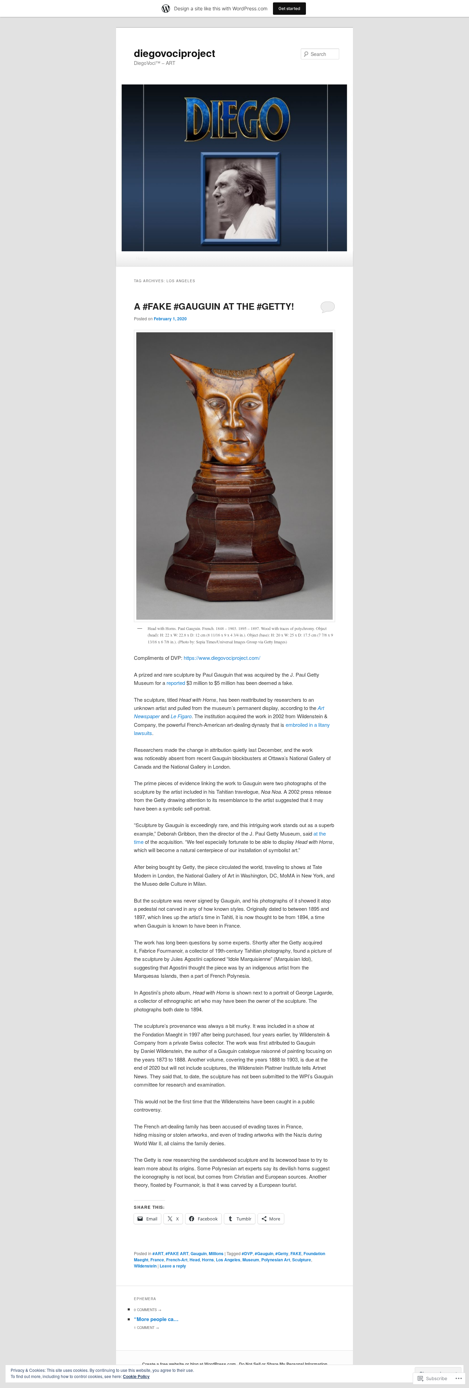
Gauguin (199, 1253)
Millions (216, 1253)
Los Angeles (228, 1260)
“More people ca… (156, 1319)
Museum (250, 1260)
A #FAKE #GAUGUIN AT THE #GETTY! (214, 306)
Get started (289, 8)
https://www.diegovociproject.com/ (222, 657)
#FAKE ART (176, 1253)
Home (142, 258)
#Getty (281, 1253)
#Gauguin (264, 1253)
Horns (208, 1260)
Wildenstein (145, 1266)
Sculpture (301, 1260)
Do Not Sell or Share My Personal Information (283, 1364)
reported (176, 682)
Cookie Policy (136, 1376)
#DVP (247, 1253)
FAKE (295, 1253)
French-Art (176, 1260)
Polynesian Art (275, 1260)
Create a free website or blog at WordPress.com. (189, 1364)
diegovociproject (174, 52)
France (157, 1260)
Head (195, 1260)
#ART (157, 1253)
